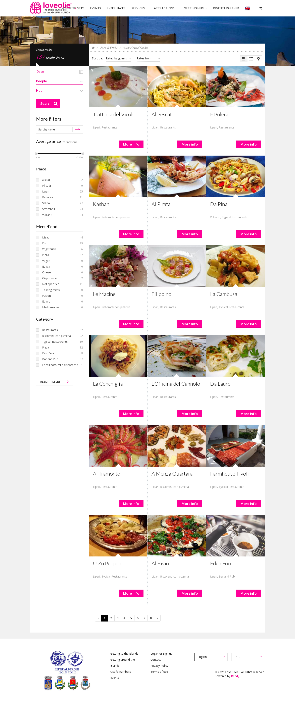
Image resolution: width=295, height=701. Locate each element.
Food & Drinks (108, 47)
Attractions (177, 8)
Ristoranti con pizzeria (116, 217)
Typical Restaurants (234, 217)
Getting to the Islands (124, 653)
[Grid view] (243, 59)
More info (131, 144)
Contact (156, 659)
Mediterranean (51, 307)
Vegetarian (49, 249)
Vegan (46, 261)
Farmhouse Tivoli (229, 473)
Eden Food (222, 563)
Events (116, 8)
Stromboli (48, 209)
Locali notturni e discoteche (60, 365)
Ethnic (46, 301)
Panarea (47, 197)
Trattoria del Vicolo (114, 114)
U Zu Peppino (108, 563)
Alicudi (46, 180)
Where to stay (97, 8)
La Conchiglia (108, 383)
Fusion (46, 296)
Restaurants (109, 127)
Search (46, 103)
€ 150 (79, 157)
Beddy (235, 676)
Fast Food (48, 353)
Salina (46, 203)
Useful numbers (120, 671)
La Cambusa (223, 294)
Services (154, 8)
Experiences (134, 8)
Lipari (96, 127)
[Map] (258, 59)
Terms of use (159, 671)
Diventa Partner (233, 8)
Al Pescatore (165, 114)
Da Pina (219, 204)
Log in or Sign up (161, 653)
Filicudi (46, 185)
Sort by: (97, 58)
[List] (251, 59)
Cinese (46, 272)
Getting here (204, 8)
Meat (45, 237)
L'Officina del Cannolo (176, 383)
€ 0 (38, 157)
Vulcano (215, 217)
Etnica (46, 266)
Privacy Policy (159, 665)
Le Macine (104, 294)
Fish (44, 243)
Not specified (50, 284)
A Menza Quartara (172, 473)
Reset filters (50, 381)
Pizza (45, 255)
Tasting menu (51, 290)
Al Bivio (160, 563)
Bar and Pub (227, 576)
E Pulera (219, 114)
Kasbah (101, 204)
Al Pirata (161, 204)
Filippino (161, 294)
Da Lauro (220, 383)
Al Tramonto (106, 473)
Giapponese (50, 278)
